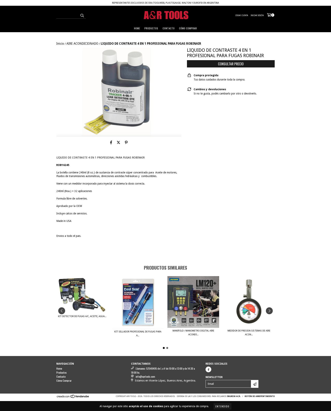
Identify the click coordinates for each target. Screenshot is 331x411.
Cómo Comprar (188, 28)
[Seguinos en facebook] (208, 369)
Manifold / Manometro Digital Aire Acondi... (193, 332)
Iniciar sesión (257, 15)
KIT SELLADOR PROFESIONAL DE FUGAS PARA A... (137, 333)
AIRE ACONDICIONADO (82, 43)
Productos (151, 28)
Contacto (169, 28)
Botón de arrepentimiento (260, 396)
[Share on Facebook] (111, 142)
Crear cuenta (241, 15)
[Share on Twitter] (118, 142)
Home (137, 28)
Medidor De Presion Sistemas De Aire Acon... (249, 332)
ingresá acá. (234, 396)
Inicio (60, 43)
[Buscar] (82, 15)
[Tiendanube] (73, 397)
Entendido (222, 406)
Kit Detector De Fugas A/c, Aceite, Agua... (82, 316)
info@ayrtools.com (145, 376)
